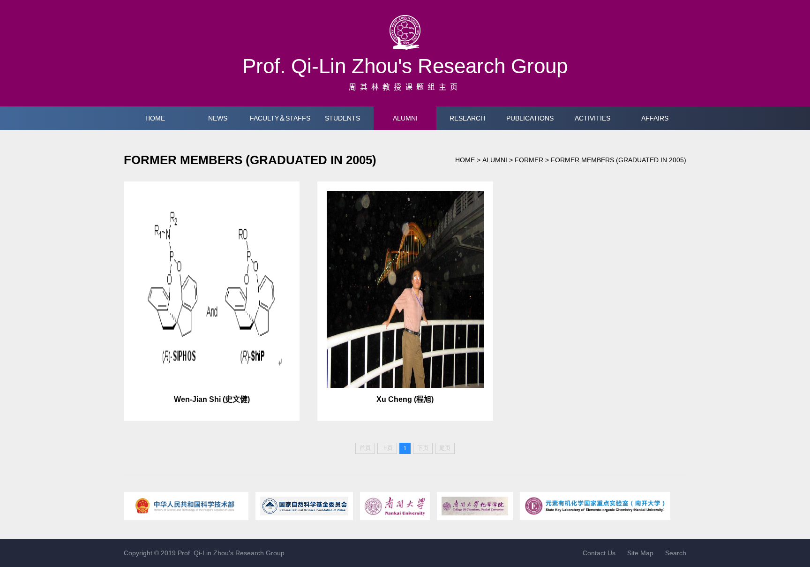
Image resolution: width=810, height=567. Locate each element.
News (217, 118)
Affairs (654, 118)
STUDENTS (342, 118)
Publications (530, 118)
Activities (592, 118)
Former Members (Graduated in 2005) (618, 160)
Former (529, 160)
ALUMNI (405, 118)
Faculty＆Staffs (280, 118)
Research (467, 118)
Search (675, 553)
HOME (155, 118)
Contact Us (599, 553)
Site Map (640, 553)
